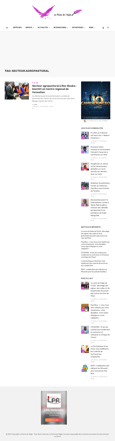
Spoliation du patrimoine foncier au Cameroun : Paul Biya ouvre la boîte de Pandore (100, 187)
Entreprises (77, 27)
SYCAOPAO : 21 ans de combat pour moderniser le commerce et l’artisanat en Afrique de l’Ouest (95, 255)
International (60, 27)
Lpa (35, 104)
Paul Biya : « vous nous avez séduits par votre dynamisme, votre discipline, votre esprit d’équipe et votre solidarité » (95, 245)
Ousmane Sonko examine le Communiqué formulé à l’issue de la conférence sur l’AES (100, 151)
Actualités (43, 27)
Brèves (29, 27)
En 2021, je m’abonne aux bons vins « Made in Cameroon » (100, 135)
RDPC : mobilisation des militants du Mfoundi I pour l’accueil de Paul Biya (94, 271)
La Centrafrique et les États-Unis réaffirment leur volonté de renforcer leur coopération (94, 263)
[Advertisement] (57, 52)
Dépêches (17, 27)
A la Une (35, 82)
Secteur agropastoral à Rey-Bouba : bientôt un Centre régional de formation (54, 89)
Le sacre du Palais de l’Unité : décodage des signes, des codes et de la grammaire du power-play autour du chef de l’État (95, 234)
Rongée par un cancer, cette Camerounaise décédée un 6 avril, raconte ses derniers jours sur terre (99, 169)
